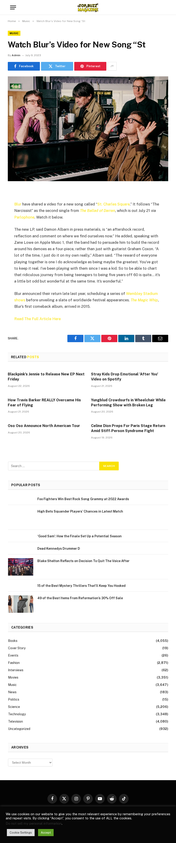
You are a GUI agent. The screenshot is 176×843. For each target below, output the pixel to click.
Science (14, 707)
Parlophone (24, 217)
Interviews (15, 670)
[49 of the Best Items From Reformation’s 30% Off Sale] (20, 604)
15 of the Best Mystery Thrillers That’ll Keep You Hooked (81, 586)
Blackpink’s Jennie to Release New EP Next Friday (46, 376)
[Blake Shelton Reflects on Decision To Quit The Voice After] (20, 567)
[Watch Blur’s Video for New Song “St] (88, 128)
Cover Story (16, 648)
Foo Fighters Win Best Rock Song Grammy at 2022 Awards (83, 499)
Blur (17, 204)
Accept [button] (46, 832)
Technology (17, 714)
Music (14, 33)
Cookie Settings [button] (21, 832)
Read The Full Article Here (37, 318)
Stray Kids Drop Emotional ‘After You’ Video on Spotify (124, 376)
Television (15, 721)
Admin (16, 55)
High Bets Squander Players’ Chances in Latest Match (80, 511)
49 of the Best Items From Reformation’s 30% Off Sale (80, 598)
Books (12, 641)
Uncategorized (19, 729)
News (12, 692)
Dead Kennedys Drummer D (58, 548)
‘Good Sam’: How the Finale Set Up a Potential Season (79, 536)
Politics (13, 699)
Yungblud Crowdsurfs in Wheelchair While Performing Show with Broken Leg (128, 402)
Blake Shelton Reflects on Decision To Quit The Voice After (83, 561)
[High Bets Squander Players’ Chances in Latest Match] (20, 517)
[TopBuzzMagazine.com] (88, 7)
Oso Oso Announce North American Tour (44, 426)
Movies (13, 677)
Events (13, 655)
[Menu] (13, 7)
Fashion (14, 663)
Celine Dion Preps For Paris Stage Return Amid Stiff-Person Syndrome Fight (128, 428)
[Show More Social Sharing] (112, 66)
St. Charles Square (113, 204)
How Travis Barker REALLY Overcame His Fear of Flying (44, 402)
